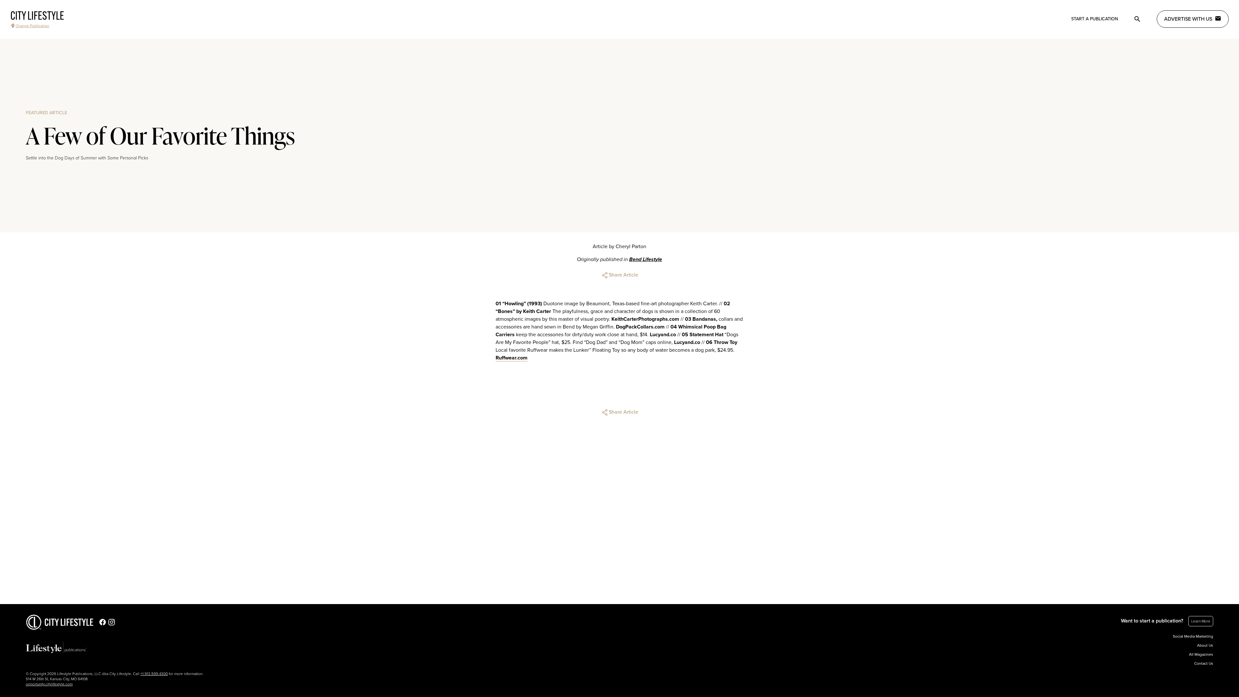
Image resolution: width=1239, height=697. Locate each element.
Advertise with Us (1188, 19)
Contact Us (1203, 663)
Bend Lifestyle (645, 259)
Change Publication (32, 26)
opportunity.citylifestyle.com (49, 684)
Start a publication (1094, 19)
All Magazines (1201, 654)
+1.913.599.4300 (154, 674)
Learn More (1200, 621)
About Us (1205, 645)
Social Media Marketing (1193, 636)
